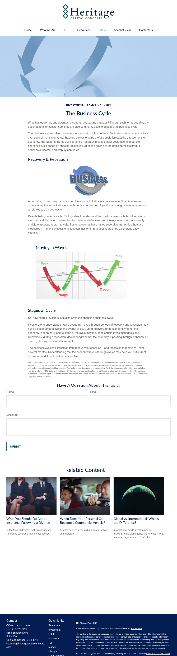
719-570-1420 (22, 625)
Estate (51, 634)
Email (93, 392)
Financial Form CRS (88, 622)
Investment (54, 629)
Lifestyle (52, 651)
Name (10, 392)
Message (12, 415)
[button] (28, 30)
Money (52, 647)
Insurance (53, 638)
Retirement (54, 625)
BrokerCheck (136, 628)
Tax (50, 642)
